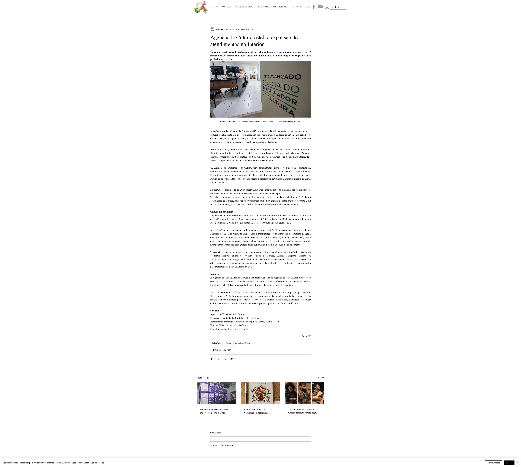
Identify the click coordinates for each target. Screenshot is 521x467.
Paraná (228, 343)
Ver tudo (321, 377)
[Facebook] (314, 7)
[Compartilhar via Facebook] (211, 359)
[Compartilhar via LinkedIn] (225, 359)
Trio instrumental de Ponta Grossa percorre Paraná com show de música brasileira (302, 411)
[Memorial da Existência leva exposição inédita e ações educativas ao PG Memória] (216, 393)
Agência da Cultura (242, 343)
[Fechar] (517, 462)
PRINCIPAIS (216, 350)
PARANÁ (227, 350)
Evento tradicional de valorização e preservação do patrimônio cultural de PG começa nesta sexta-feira (258, 411)
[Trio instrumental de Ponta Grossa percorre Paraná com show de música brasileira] (304, 393)
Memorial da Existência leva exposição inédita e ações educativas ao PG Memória (214, 411)
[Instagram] (327, 7)
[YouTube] (320, 7)
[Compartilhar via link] (231, 359)
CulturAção (216, 343)
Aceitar (509, 462)
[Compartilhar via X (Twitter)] (218, 359)
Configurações (493, 462)
